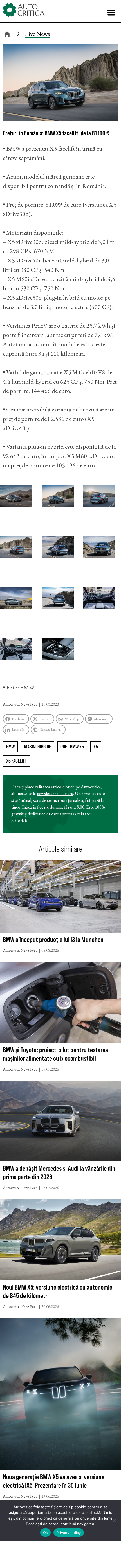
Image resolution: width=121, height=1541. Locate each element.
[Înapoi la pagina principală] (7, 33)
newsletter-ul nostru (55, 793)
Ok (45, 1532)
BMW (10, 747)
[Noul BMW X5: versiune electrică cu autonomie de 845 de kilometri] (60, 1241)
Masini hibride (37, 747)
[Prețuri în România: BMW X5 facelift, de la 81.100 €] (60, 119)
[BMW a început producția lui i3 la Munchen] (60, 897)
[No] (114, 1520)
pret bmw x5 (72, 747)
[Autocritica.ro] (24, 10)
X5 (95, 747)
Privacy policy (68, 1532)
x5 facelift (16, 761)
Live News (37, 34)
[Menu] (111, 13)
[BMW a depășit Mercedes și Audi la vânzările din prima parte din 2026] (60, 1122)
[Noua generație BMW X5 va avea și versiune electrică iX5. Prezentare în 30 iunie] (60, 1395)
